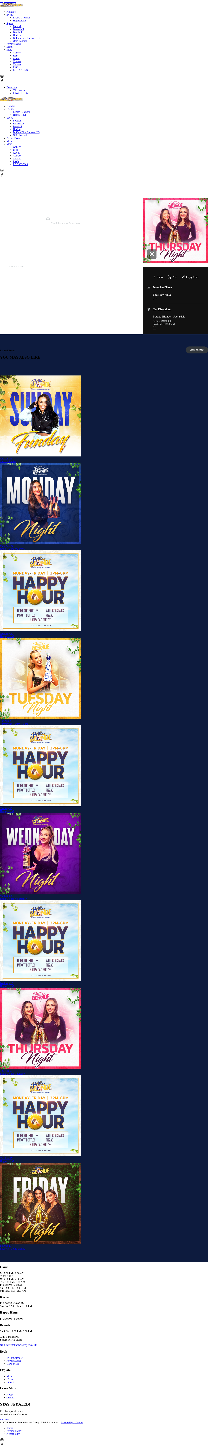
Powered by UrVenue (72, 1422)
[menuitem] (107, 11)
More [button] (9, 49)
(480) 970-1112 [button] (29, 1345)
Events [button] (9, 14)
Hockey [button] (17, 35)
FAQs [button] (16, 67)
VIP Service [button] (12, 1363)
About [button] (16, 58)
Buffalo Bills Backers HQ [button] (26, 38)
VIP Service (19, 90)
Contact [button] (17, 61)
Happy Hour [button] (19, 20)
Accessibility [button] (13, 1433)
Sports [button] (9, 23)
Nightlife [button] (11, 11)
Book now (11, 87)
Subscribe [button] (5, 1419)
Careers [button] (17, 64)
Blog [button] (15, 55)
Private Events (20, 93)
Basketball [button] (18, 29)
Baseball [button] (17, 32)
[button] (2, 77)
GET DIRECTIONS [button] (11, 1345)
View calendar (196, 349)
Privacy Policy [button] (13, 1431)
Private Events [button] (13, 43)
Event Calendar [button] (14, 1357)
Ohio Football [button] (20, 41)
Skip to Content (8, 1)
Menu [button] (9, 46)
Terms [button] (9, 1428)
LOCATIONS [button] (20, 70)
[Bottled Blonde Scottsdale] (11, 6)
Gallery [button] (17, 52)
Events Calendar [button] (21, 17)
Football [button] (17, 26)
